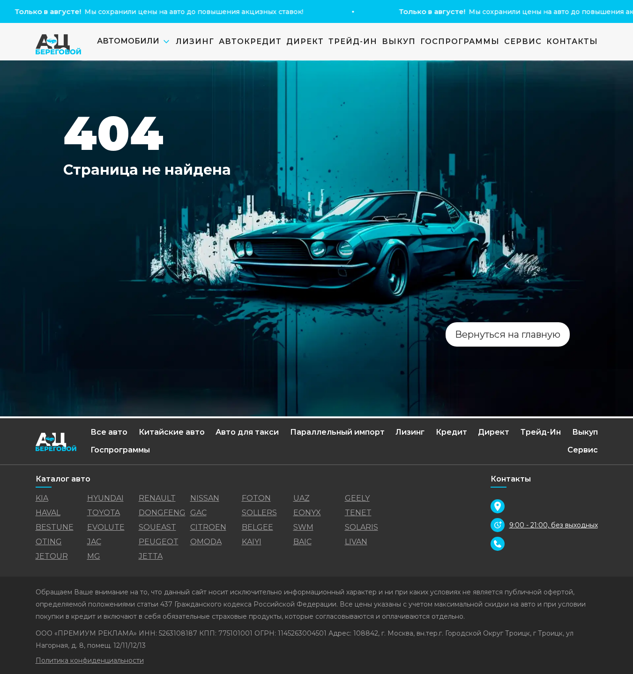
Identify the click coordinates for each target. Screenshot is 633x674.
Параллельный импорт (337, 432)
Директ (305, 41)
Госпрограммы (459, 41)
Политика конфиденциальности (90, 660)
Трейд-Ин (352, 41)
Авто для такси (247, 432)
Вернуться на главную (507, 334)
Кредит (451, 432)
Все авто (108, 432)
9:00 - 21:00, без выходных (553, 525)
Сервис (523, 41)
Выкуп (399, 41)
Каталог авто (63, 478)
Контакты (572, 41)
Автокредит (250, 41)
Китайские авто (172, 432)
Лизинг (195, 41)
